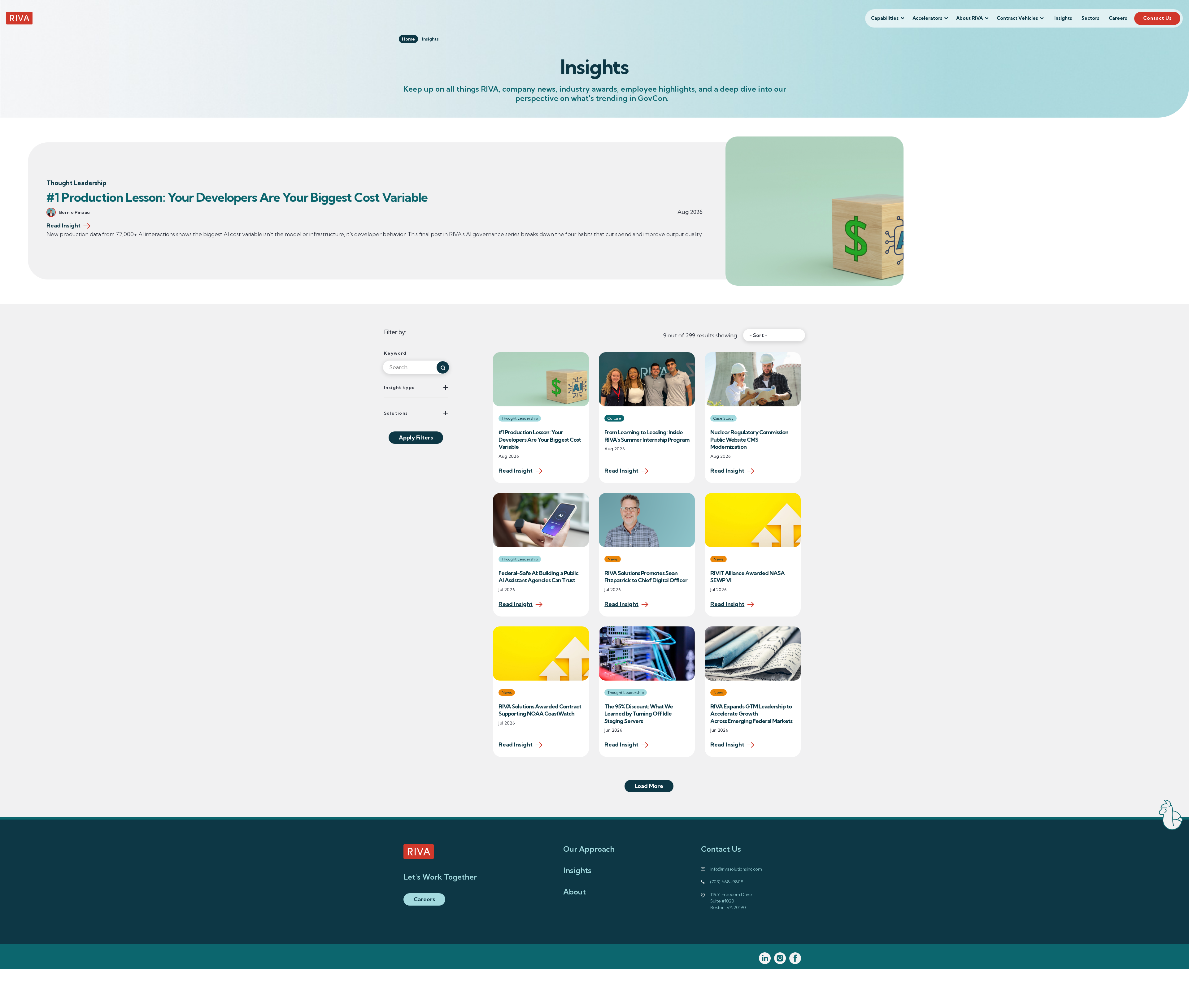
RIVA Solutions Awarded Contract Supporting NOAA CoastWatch (540, 710)
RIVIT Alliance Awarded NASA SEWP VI (747, 576)
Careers (1118, 18)
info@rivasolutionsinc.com (736, 869)
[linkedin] (765, 958)
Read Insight (63, 226)
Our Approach (589, 849)
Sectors (1090, 18)
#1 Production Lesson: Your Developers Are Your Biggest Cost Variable (238, 197)
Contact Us (1157, 18)
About (574, 891)
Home (408, 39)
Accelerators (927, 18)
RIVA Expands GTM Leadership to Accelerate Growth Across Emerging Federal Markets (751, 714)
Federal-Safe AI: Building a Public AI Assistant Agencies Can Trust (538, 576)
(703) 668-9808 (726, 882)
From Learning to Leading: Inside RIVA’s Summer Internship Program (646, 436)
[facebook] (795, 958)
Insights (1063, 18)
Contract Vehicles (1017, 18)
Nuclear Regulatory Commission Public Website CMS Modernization (749, 439)
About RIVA (969, 18)
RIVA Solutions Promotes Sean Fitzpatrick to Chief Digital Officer (646, 576)
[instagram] (780, 958)
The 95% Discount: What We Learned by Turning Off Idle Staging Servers (638, 714)
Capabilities (885, 18)
